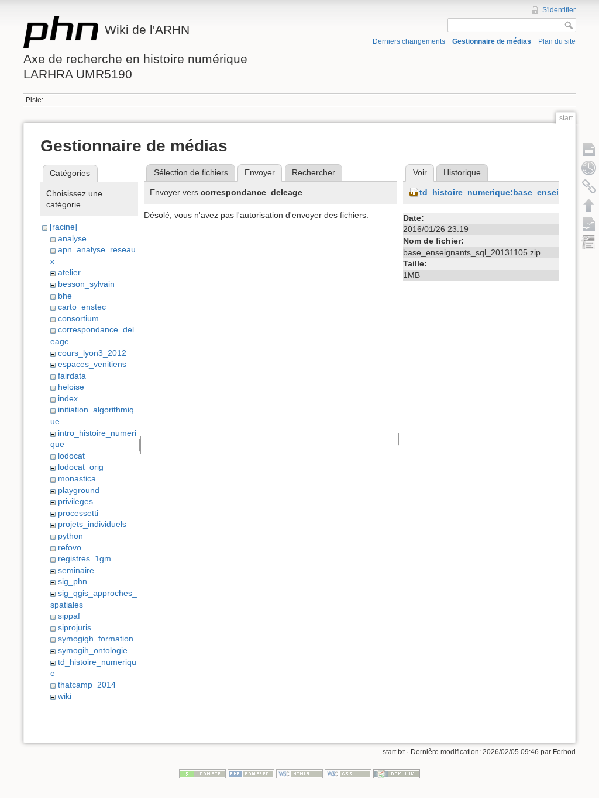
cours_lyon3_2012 (92, 353)
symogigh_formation (95, 638)
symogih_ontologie (93, 650)
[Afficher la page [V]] (589, 149)
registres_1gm (84, 558)
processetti (78, 513)
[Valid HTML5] (299, 773)
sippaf (69, 615)
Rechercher (313, 172)
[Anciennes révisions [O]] (589, 167)
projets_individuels (92, 524)
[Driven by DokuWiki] (396, 773)
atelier (69, 272)
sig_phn (72, 581)
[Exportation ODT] (589, 223)
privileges (75, 501)
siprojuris (74, 627)
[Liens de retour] (589, 186)
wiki (64, 695)
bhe (65, 295)
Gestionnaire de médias (491, 41)
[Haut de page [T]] (589, 205)
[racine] (63, 226)
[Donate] (202, 773)
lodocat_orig (81, 466)
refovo (69, 547)
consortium (78, 318)
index (68, 398)
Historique (462, 172)
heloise (71, 386)
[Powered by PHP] (251, 773)
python (70, 535)
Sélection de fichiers (191, 172)
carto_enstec (82, 306)
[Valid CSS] (348, 773)
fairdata (72, 375)
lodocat (71, 455)
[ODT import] (589, 242)
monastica (77, 478)
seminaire (76, 570)
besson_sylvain (86, 284)
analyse (72, 238)
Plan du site (557, 41)
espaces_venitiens (92, 364)
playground (78, 490)
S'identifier (559, 10)
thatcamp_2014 (87, 684)
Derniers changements (409, 41)
